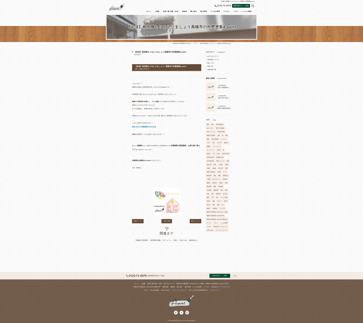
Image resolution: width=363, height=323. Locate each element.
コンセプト (222, 208)
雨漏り (221, 183)
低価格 (208, 146)
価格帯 (208, 183)
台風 (218, 135)
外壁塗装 (215, 208)
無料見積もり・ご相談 (241, 6)
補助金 (214, 168)
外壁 (208, 194)
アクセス (209, 227)
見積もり (226, 143)
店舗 (226, 168)
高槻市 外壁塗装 (211, 135)
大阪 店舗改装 (210, 161)
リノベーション (217, 146)
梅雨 (208, 124)
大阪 (212, 194)
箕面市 (219, 150)
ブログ (208, 143)
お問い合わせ (210, 230)
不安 (212, 197)
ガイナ (225, 172)
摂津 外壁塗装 (219, 124)
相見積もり (226, 176)
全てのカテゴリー (213, 56)
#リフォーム (167, 240)
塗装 (226, 190)
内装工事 (210, 66)
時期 (208, 139)
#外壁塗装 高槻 (155, 240)
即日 (226, 135)
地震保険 (220, 186)
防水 (217, 197)
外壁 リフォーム (211, 132)
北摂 (222, 190)
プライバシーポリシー (222, 230)
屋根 (218, 205)
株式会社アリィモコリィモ (220, 227)
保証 (212, 124)
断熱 (219, 176)
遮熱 (215, 176)
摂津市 (208, 201)
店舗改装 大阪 (219, 157)
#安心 (175, 240)
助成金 (208, 154)
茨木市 (208, 205)
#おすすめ (183, 240)
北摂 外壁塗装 (215, 139)
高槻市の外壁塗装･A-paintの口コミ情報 (217, 212)
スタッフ (216, 223)
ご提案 (208, 179)
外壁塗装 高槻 (221, 132)
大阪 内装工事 (210, 157)
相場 (214, 205)
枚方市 (226, 201)
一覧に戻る (167, 221)
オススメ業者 (224, 197)
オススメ (219, 201)
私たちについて (217, 179)
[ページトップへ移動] (235, 276)
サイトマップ (215, 290)
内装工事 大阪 (225, 154)
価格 (208, 197)
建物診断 (216, 190)
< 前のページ (137, 221)
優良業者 (209, 186)
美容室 (219, 172)
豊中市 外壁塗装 (220, 128)
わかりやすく (210, 128)
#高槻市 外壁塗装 (142, 240)
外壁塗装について (213, 60)
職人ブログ (211, 63)
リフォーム (224, 139)
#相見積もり (193, 240)
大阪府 (208, 168)
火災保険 (209, 190)
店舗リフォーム (220, 161)
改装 (215, 165)
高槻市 (208, 208)
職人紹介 (215, 183)
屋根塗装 (218, 194)
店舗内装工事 (211, 70)
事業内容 (225, 179)
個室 (228, 161)
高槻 (215, 186)
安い (223, 205)
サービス (209, 223)
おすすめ (219, 143)
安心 (214, 143)
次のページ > (195, 221)
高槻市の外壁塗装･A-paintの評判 (215, 216)
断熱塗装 (209, 176)
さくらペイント (211, 150)
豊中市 (227, 165)
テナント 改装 (216, 154)
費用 (214, 201)
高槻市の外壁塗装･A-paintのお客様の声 (217, 219)
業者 (226, 183)
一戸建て (220, 165)
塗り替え (225, 194)
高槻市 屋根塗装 (211, 172)
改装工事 (209, 165)
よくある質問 (224, 223)
